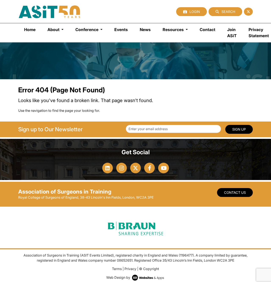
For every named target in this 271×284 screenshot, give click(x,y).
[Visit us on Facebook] (149, 168)
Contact (207, 29)
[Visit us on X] (135, 168)
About (53, 29)
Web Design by (118, 277)
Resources (174, 29)
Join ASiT (232, 32)
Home (30, 29)
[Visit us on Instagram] (121, 168)
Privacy (130, 269)
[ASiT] (49, 11)
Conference (87, 29)
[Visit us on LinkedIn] (107, 168)
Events (121, 29)
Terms (117, 269)
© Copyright (149, 269)
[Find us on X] (248, 12)
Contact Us (235, 192)
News (145, 29)
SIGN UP (239, 129)
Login (194, 12)
